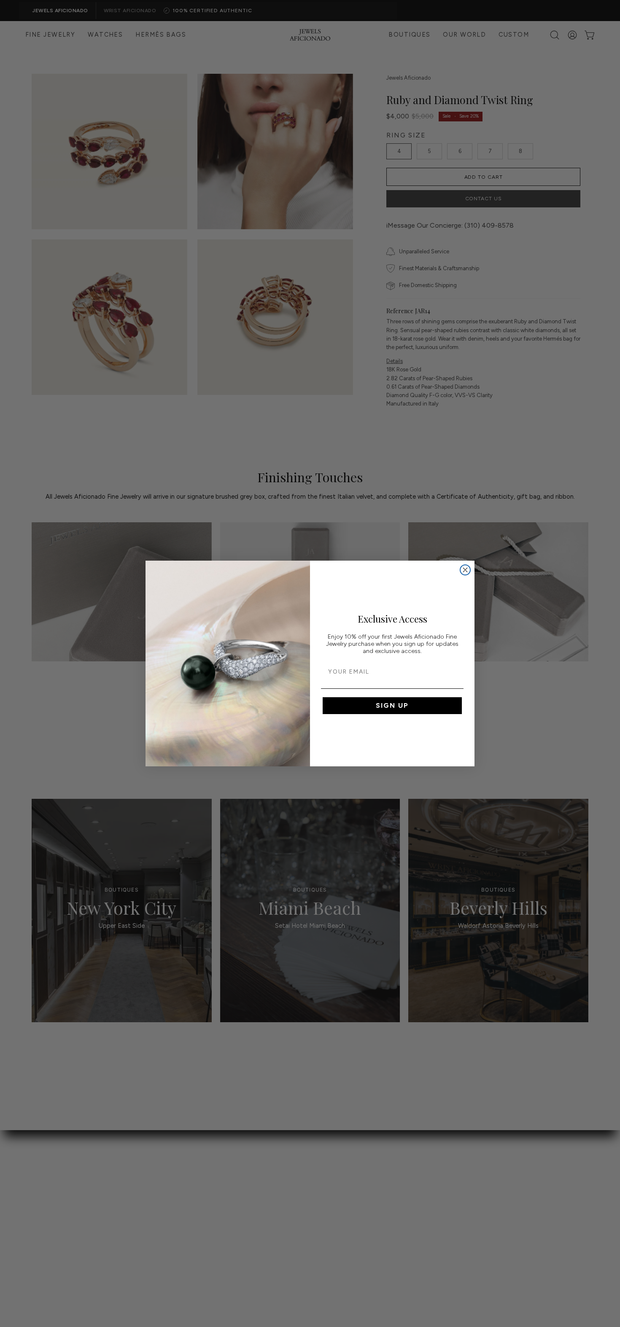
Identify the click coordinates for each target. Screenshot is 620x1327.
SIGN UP (392, 705)
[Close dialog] (465, 570)
